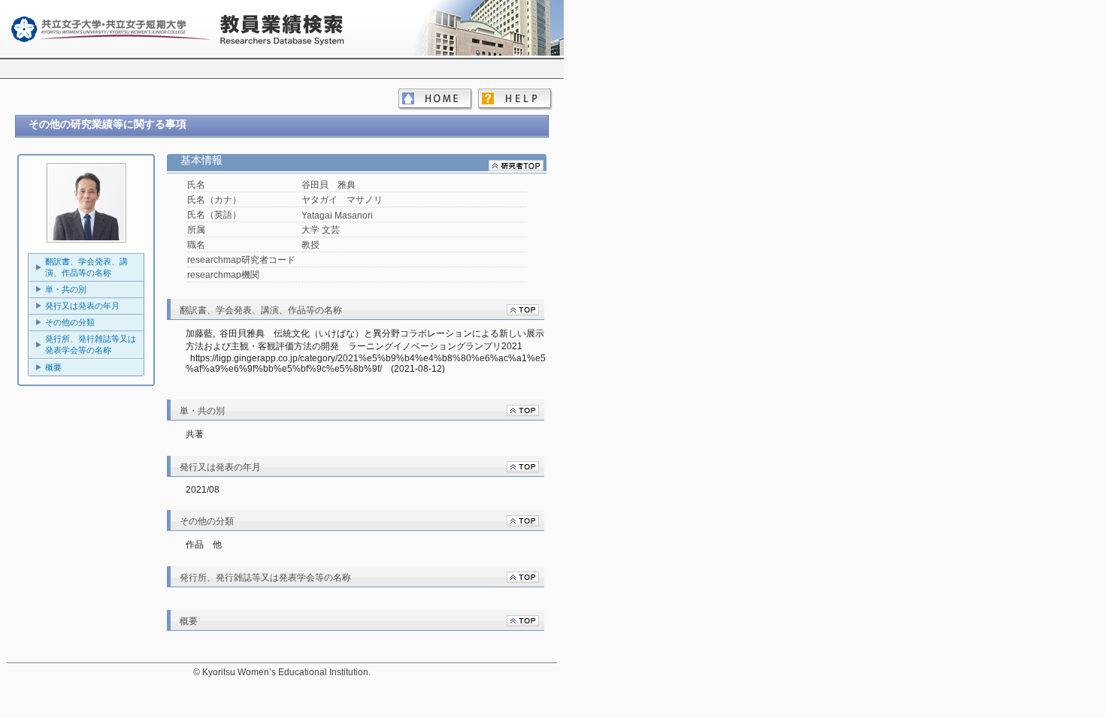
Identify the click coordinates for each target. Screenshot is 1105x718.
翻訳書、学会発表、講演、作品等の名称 (86, 267)
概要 (53, 367)
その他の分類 (70, 322)
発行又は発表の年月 (82, 305)
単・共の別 (65, 289)
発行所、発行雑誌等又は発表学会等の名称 (90, 344)
